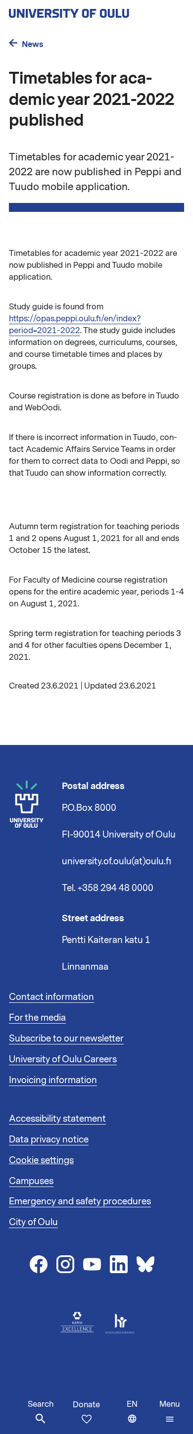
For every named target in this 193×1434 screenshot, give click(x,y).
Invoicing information (53, 1080)
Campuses (31, 1181)
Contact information (51, 996)
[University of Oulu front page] (92, 10)
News (33, 44)
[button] (169, 1411)
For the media (37, 1017)
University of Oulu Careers (63, 1059)
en (141, 1416)
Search (40, 1404)
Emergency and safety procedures (80, 1201)
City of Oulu (33, 1222)
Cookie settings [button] (41, 1160)
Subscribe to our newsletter (66, 1038)
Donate (86, 1404)
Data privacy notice (49, 1139)
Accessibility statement (57, 1118)
